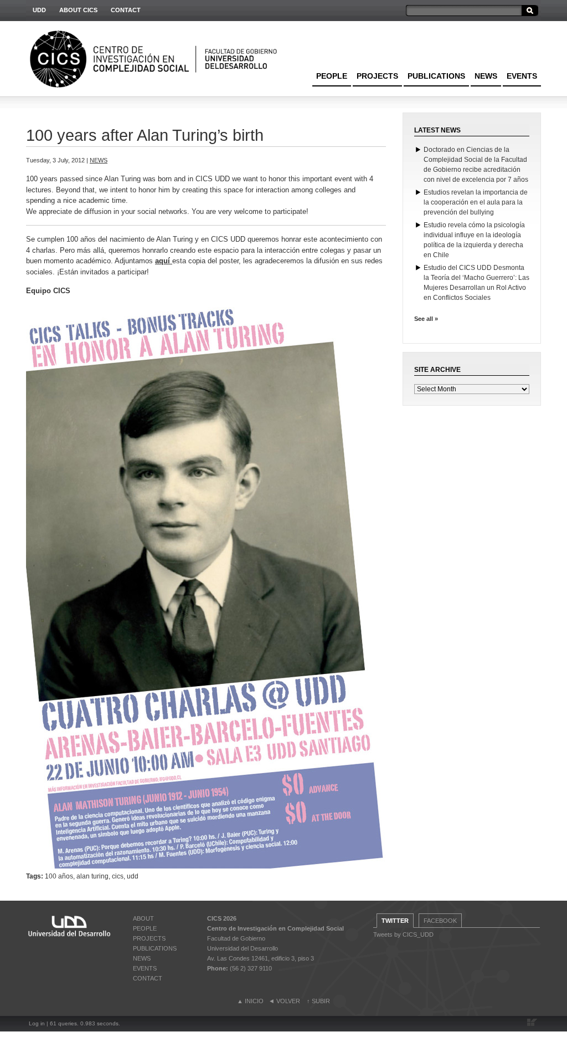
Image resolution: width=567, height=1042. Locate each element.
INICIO (254, 1001)
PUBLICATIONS (436, 75)
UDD (39, 10)
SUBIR (321, 1001)
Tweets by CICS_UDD (403, 934)
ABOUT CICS (78, 10)
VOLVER (288, 1001)
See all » (426, 318)
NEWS (486, 75)
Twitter (395, 920)
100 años (59, 876)
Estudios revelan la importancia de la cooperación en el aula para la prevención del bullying (476, 202)
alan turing (92, 876)
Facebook (440, 920)
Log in (37, 1023)
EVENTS (522, 75)
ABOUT (143, 918)
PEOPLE (331, 75)
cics (117, 876)
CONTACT (126, 10)
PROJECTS (377, 75)
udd (132, 876)
